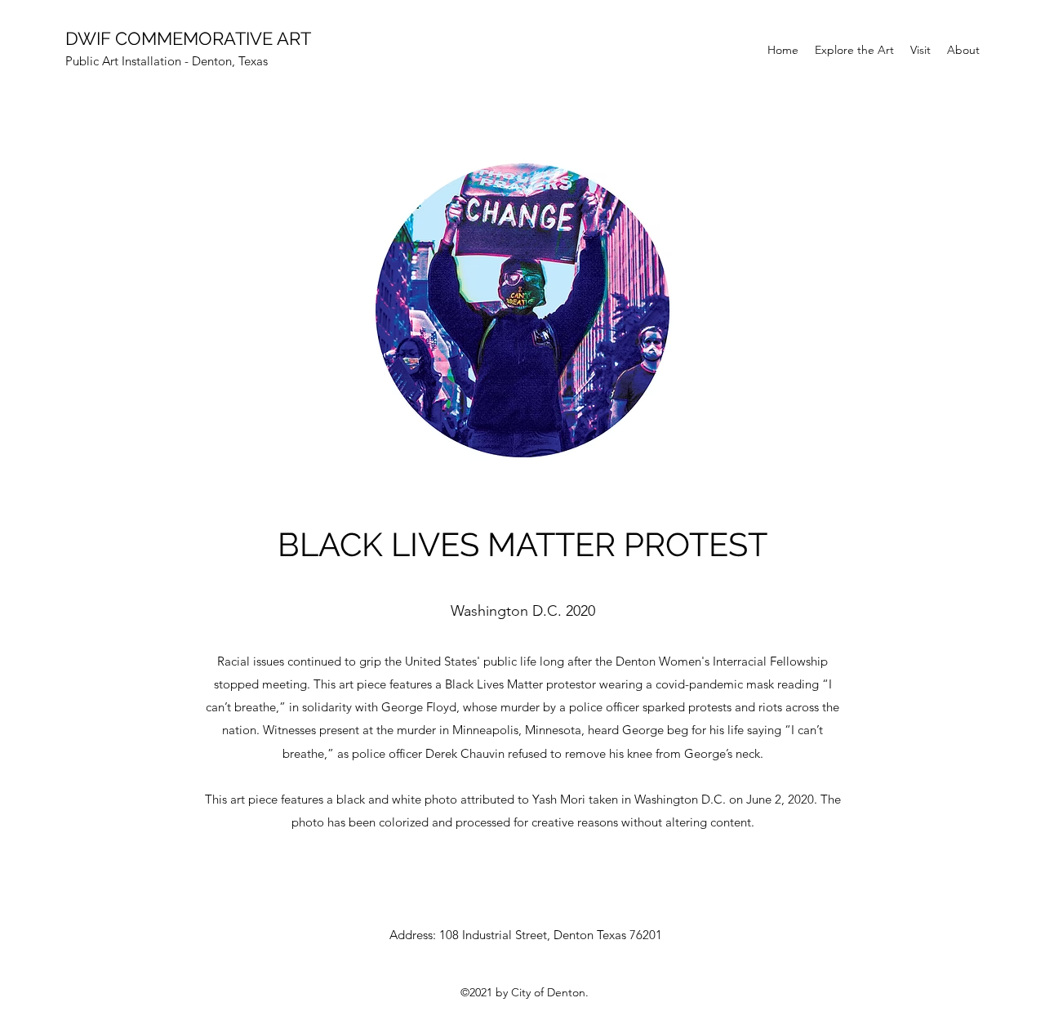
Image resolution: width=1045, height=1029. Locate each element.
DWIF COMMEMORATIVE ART (188, 38)
